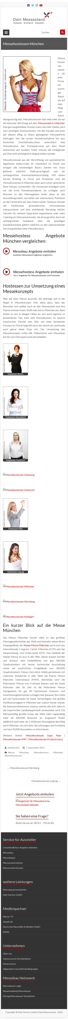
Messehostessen (13, 755)
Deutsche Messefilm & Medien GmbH (21, 926)
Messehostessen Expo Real (43, 735)
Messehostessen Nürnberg (23, 767)
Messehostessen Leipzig (46, 780)
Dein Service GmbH (12, 894)
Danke (6, 931)
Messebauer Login (12, 986)
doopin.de (8, 921)
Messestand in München (51, 123)
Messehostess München (48, 752)
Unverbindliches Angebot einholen (20, 847)
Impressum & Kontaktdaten (17, 958)
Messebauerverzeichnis (14, 889)
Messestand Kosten (13, 868)
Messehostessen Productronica (46, 739)
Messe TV (8, 916)
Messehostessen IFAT (15, 739)
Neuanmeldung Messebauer (17, 991)
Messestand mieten (13, 862)
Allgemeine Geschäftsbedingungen (20, 969)
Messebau (8, 852)
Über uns (7, 953)
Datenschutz (9, 963)
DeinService (13, 747)
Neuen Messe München (36, 645)
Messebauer (9, 857)
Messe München (18, 752)
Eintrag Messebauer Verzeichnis (19, 996)
